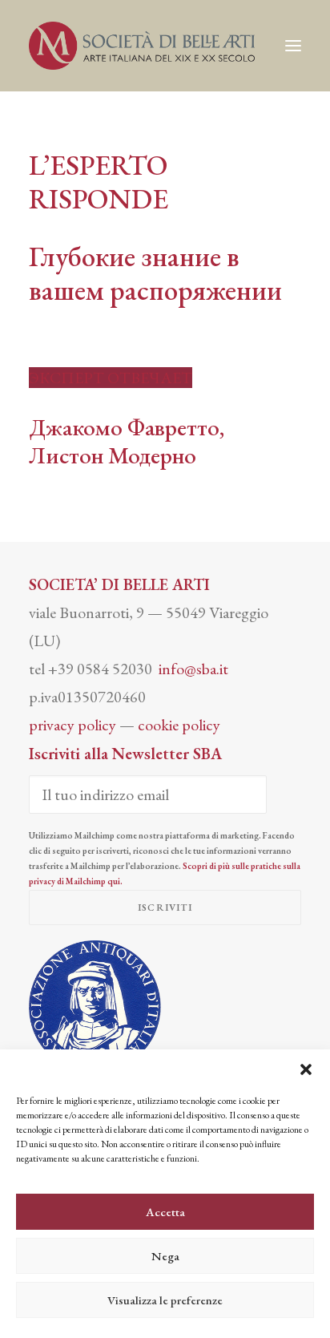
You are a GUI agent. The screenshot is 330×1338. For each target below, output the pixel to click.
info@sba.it (193, 668)
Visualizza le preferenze (165, 1300)
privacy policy (72, 724)
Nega (165, 1255)
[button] (306, 1069)
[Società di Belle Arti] (142, 46)
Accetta (165, 1211)
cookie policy (179, 724)
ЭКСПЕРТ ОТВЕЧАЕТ (110, 377)
